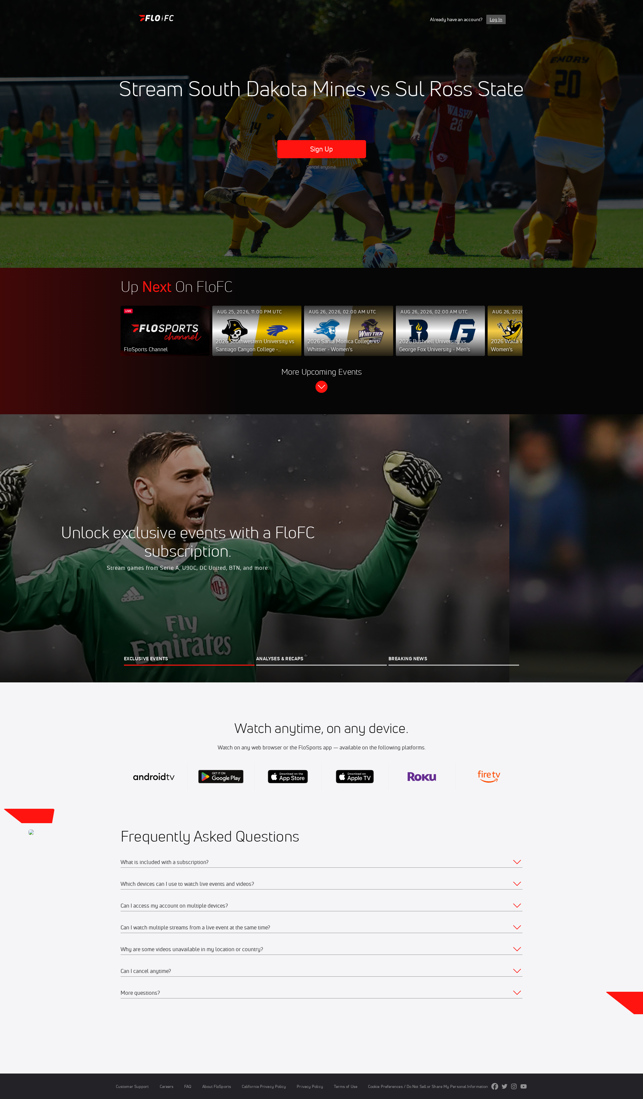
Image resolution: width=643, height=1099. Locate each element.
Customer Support (132, 1086)
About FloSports (216, 1086)
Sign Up (321, 149)
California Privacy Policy (264, 1086)
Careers (167, 1086)
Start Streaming (165, 337)
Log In (496, 19)
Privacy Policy (310, 1086)
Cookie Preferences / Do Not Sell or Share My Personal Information (428, 1086)
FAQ (187, 1086)
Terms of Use (345, 1086)
